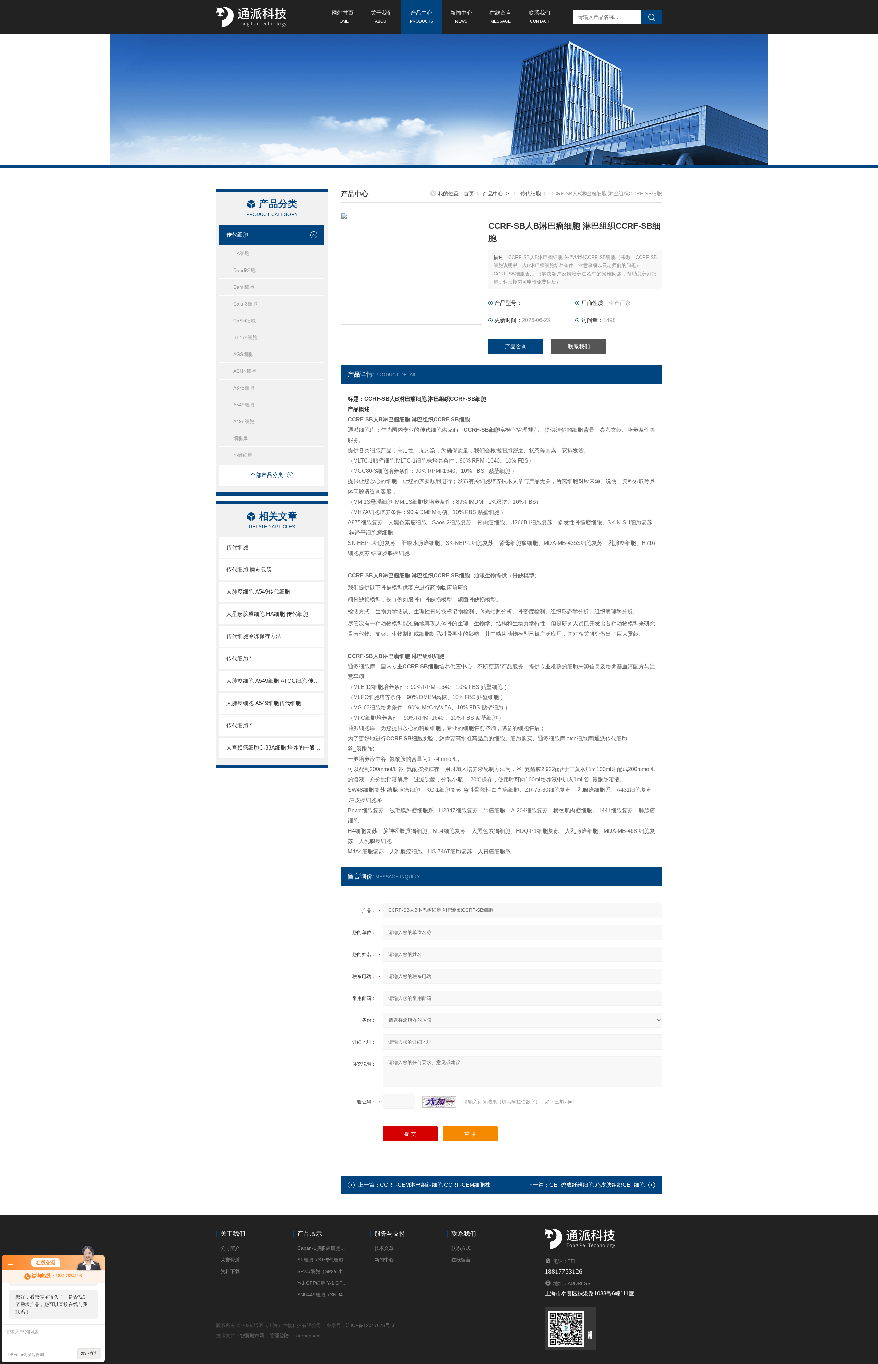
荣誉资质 (230, 1260)
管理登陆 (279, 1335)
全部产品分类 (266, 475)
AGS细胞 (243, 354)
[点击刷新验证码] (439, 1102)
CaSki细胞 (244, 320)
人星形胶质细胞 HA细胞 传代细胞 (267, 614)
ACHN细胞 (244, 371)
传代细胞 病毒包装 (249, 569)
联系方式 (461, 1248)
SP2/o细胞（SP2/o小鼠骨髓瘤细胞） (323, 1271)
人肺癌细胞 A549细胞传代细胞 (263, 703)
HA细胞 (241, 253)
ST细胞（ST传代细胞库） (323, 1260)
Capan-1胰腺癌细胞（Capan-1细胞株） (323, 1248)
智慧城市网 (252, 1335)
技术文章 (384, 1248)
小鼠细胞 (242, 455)
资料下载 (230, 1271)
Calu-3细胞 (245, 304)
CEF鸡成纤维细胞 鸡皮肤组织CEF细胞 (597, 1185)
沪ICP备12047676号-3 (370, 1325)
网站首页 (343, 17)
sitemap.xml (307, 1335)
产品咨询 (516, 346)
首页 (469, 193)
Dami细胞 (243, 287)
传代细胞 (237, 235)
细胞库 (240, 438)
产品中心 (421, 17)
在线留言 (500, 17)
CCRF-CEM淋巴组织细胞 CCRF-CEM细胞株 (435, 1185)
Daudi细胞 (244, 270)
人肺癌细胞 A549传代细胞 (258, 592)
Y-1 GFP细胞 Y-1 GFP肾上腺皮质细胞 (323, 1283)
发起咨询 (89, 1353)
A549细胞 (243, 404)
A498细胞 (243, 421)
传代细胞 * (239, 658)
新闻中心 (461, 17)
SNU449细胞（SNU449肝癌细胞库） (323, 1294)
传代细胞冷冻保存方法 (253, 636)
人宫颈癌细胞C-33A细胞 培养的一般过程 (275, 748)
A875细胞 (243, 388)
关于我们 (382, 17)
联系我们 (539, 17)
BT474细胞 (245, 337)
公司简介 (230, 1248)
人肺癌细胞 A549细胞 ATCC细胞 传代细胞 (275, 681)
